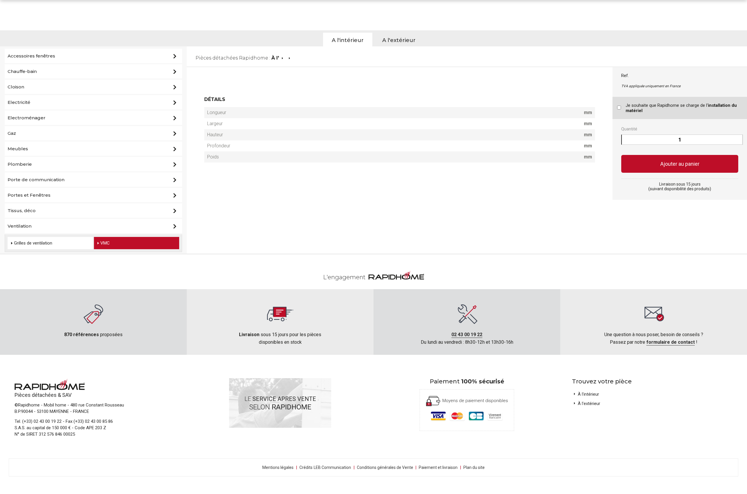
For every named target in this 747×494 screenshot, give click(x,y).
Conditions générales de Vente (386, 467)
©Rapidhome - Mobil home (40, 405)
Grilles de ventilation (33, 243)
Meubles (18, 148)
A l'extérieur (399, 40)
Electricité (19, 102)
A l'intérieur (348, 40)
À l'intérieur (588, 394)
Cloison (16, 87)
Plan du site (474, 467)
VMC (105, 243)
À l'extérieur (589, 403)
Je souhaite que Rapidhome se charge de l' (681, 108)
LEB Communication (332, 467)
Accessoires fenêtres (31, 56)
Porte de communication (36, 179)
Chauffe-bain (22, 71)
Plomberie (20, 164)
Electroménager (27, 118)
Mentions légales (278, 467)
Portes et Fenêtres (29, 195)
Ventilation (20, 226)
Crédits (306, 467)
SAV (66, 395)
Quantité (629, 129)
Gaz (12, 133)
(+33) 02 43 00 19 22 (42, 421)
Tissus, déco (22, 210)
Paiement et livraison (438, 467)
